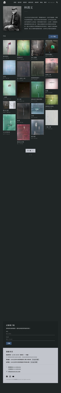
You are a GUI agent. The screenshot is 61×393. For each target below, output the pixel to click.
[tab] (4, 36)
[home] (4, 2)
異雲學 (37, 2)
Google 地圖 (35, 359)
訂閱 (9, 343)
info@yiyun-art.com (14, 371)
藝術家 (20, 2)
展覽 (15, 2)
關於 (45, 2)
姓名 (7, 331)
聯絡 (41, 2)
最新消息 (30, 2)
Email (7, 337)
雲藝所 (25, 2)
